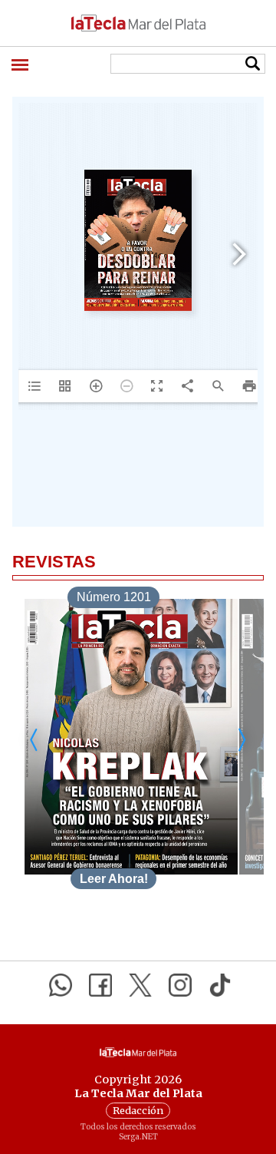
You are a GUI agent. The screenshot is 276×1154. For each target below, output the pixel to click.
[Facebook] (100, 985)
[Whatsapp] (60, 985)
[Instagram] (180, 985)
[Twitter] (140, 985)
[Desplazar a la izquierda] (34, 740)
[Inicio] (138, 23)
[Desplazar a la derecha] (241, 740)
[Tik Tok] (220, 985)
